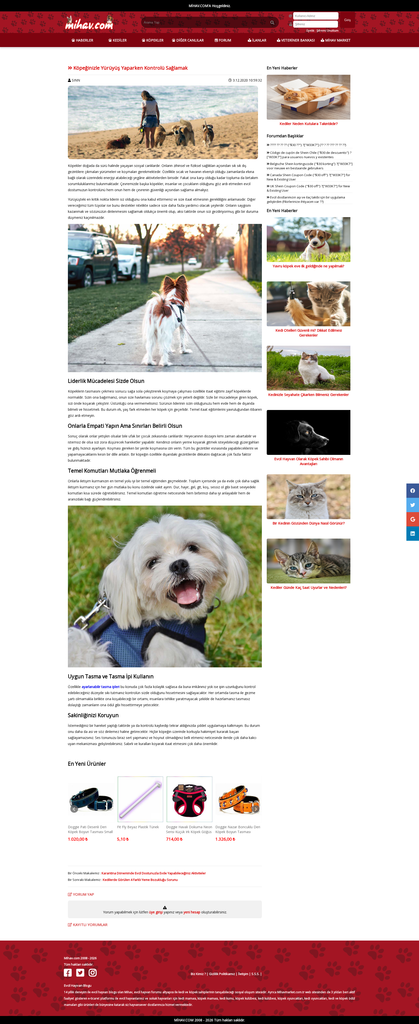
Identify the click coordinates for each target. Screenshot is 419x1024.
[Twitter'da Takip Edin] (80, 973)
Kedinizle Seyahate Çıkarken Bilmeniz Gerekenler (308, 394)
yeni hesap (191, 912)
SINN (76, 80)
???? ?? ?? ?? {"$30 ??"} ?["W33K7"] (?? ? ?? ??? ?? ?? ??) (307, 145)
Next (255, 809)
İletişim (243, 974)
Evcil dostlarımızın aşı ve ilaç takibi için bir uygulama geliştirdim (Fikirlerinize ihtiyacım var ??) (306, 199)
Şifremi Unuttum (327, 30)
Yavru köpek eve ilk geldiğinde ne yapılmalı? (308, 265)
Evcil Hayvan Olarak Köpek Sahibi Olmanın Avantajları (308, 461)
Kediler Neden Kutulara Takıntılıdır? (309, 123)
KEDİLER (119, 40)
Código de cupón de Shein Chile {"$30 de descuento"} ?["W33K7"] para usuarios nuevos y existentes (309, 154)
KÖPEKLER (154, 40)
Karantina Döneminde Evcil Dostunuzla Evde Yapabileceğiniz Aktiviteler (154, 873)
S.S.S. (255, 974)
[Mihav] (89, 30)
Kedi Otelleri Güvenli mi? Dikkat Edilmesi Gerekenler (308, 332)
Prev (74, 809)
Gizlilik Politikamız (222, 974)
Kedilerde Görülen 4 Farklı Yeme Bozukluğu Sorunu (140, 879)
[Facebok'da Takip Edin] (68, 973)
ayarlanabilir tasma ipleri (101, 686)
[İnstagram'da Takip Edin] (93, 973)
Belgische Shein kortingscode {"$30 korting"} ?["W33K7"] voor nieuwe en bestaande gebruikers (310, 166)
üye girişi (156, 912)
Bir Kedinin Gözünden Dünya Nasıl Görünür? (309, 523)
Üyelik (310, 30)
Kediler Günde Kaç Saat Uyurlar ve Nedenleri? (309, 587)
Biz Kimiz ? (198, 974)
